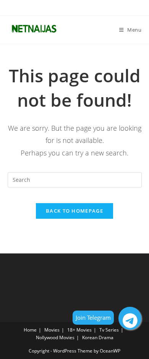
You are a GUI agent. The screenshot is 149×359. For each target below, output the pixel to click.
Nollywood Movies (55, 337)
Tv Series (109, 330)
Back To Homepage (74, 210)
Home (30, 330)
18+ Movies (79, 330)
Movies (52, 330)
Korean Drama (97, 337)
